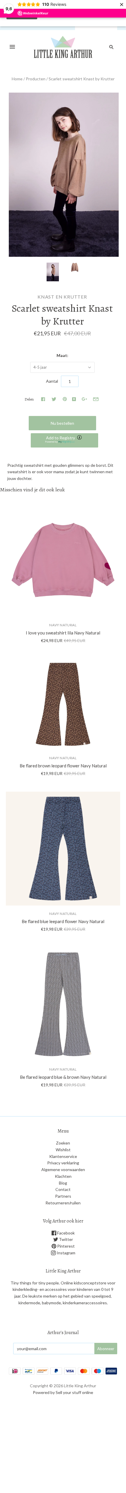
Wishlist (63, 1149)
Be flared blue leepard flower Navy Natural (63, 921)
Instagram (65, 1252)
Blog (63, 1182)
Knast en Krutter (62, 296)
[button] (64, 440)
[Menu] (12, 47)
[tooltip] (80, 438)
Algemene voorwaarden (63, 1169)
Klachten (63, 1176)
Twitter (65, 1239)
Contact (63, 1189)
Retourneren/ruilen (63, 1202)
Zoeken (63, 1142)
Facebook (65, 1232)
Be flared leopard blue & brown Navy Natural (63, 1077)
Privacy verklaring (63, 1162)
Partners (63, 1196)
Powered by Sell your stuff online (63, 1392)
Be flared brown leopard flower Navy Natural (63, 765)
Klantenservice (63, 1156)
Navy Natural (62, 625)
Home (17, 78)
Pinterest (65, 1246)
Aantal (52, 381)
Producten (35, 78)
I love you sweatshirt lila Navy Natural (63, 632)
